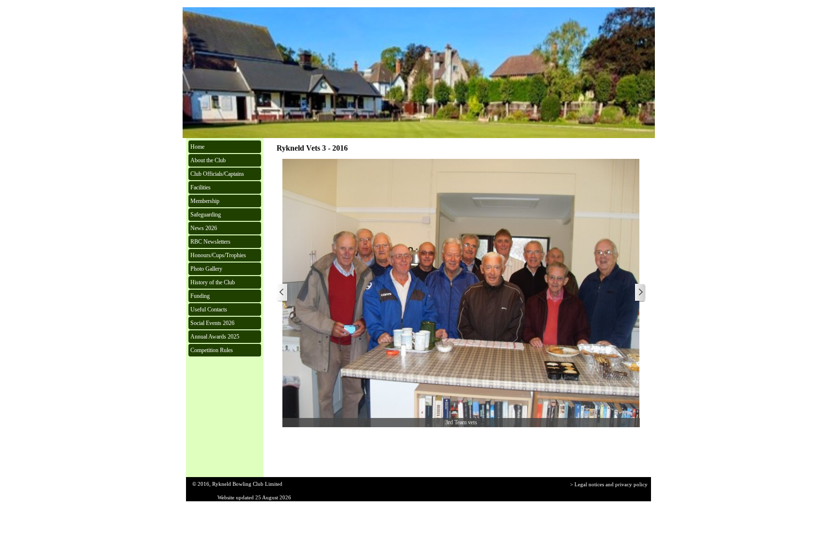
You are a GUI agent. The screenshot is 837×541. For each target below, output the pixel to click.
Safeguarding (205, 214)
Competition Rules (211, 350)
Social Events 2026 (212, 323)
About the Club (208, 160)
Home (197, 146)
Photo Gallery (206, 268)
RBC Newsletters (210, 241)
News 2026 (203, 228)
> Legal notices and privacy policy (609, 484)
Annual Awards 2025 (214, 336)
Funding (200, 296)
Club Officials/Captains (217, 173)
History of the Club (212, 282)
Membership (204, 201)
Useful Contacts (208, 309)
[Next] (640, 293)
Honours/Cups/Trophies (218, 255)
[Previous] (282, 293)
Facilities (200, 187)
